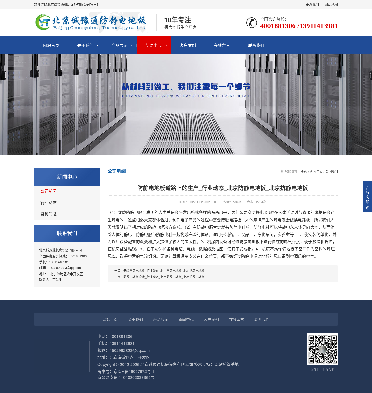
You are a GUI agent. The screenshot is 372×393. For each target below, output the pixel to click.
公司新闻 (48, 191)
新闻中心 (154, 45)
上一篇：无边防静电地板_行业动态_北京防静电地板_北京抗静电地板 (158, 270)
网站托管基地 (226, 364)
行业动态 (48, 202)
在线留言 (222, 45)
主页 (304, 171)
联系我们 (312, 4)
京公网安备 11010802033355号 (126, 377)
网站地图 (331, 4)
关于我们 (85, 45)
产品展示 (119, 45)
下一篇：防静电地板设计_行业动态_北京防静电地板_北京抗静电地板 (158, 276)
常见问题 (48, 214)
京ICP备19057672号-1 (134, 371)
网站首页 (51, 45)
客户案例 (188, 45)
